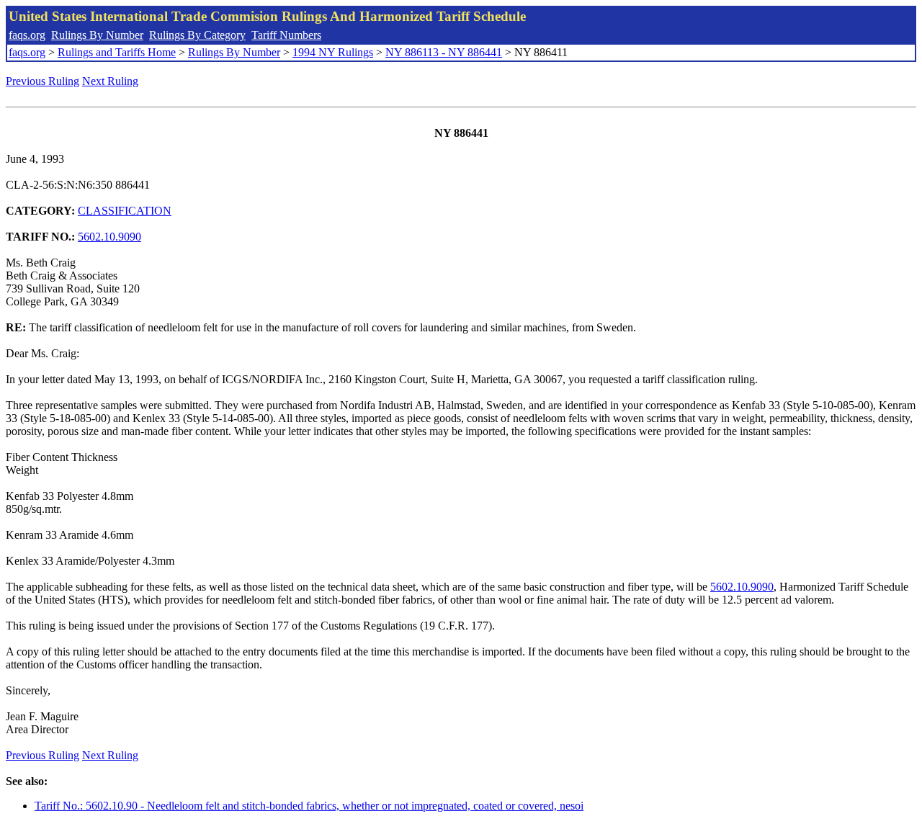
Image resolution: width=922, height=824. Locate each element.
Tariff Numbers (286, 35)
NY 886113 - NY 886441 (443, 52)
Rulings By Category (197, 35)
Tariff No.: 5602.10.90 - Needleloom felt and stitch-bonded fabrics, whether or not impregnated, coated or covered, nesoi (309, 806)
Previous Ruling (42, 81)
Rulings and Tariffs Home (117, 52)
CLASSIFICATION (124, 211)
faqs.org (27, 35)
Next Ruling (110, 81)
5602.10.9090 (109, 236)
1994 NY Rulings (332, 52)
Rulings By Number (97, 35)
